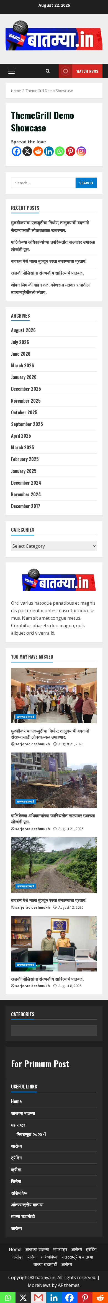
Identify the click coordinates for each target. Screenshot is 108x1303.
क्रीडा (16, 1169)
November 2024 (26, 494)
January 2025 (24, 471)
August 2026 (23, 330)
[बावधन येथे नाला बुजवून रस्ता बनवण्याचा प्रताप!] (54, 865)
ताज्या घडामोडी (23, 1216)
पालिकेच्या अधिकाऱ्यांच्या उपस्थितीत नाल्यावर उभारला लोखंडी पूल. (53, 818)
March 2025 (22, 447)
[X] (27, 151)
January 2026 (24, 377)
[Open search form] (48, 71)
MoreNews (39, 1285)
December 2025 (26, 388)
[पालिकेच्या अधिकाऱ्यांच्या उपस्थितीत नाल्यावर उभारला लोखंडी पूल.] (54, 780)
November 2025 (26, 400)
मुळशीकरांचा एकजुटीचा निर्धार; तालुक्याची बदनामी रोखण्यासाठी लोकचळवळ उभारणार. (50, 733)
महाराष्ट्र (18, 1124)
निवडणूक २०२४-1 (31, 1134)
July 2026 (20, 342)
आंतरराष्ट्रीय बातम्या (27, 1204)
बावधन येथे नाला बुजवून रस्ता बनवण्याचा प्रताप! (48, 261)
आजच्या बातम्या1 (25, 717)
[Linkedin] (49, 151)
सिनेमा (16, 1181)
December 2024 (26, 482)
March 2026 (22, 365)
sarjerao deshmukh (32, 744)
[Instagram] (81, 151)
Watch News (87, 71)
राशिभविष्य (19, 1192)
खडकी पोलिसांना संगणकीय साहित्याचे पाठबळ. (47, 272)
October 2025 (24, 412)
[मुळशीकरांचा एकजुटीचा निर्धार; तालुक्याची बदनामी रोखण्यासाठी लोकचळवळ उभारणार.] (54, 695)
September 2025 (27, 424)
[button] (11, 71)
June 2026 (20, 353)
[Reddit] (38, 151)
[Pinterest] (70, 151)
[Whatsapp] (60, 151)
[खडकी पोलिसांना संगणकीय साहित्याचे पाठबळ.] (54, 943)
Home (16, 1101)
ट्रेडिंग (16, 1157)
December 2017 (25, 506)
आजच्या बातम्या (23, 1113)
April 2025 (21, 435)
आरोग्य (16, 1145)
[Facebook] (16, 151)
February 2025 (25, 459)
